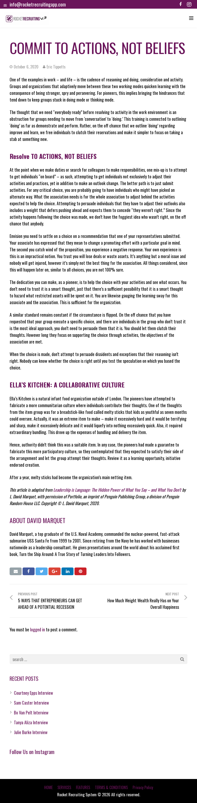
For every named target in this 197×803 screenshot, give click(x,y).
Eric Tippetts (56, 67)
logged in (37, 629)
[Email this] (16, 571)
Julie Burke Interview (31, 732)
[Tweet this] (42, 571)
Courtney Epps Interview (33, 693)
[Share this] (29, 571)
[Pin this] (80, 571)
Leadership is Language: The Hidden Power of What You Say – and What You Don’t (117, 490)
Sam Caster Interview (31, 703)
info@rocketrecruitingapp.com (38, 4)
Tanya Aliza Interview (31, 722)
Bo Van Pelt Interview (31, 712)
